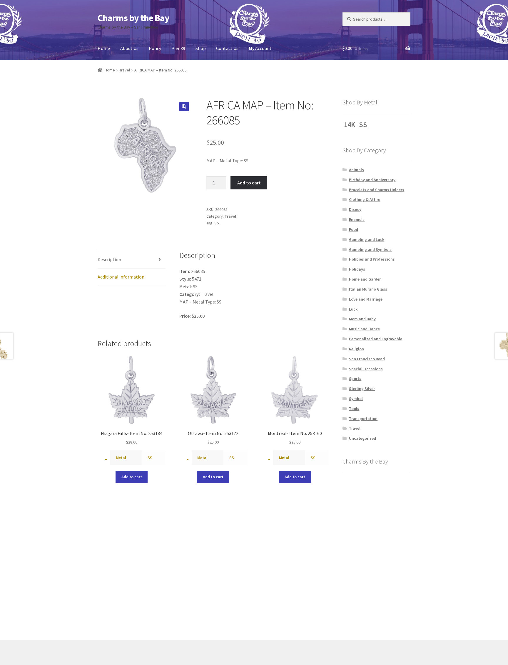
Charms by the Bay (133, 18)
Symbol (356, 398)
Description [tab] (109, 259)
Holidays (357, 269)
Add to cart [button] (131, 476)
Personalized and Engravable (375, 338)
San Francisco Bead (367, 358)
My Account (260, 48)
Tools (354, 408)
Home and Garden (365, 279)
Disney (355, 209)
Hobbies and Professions (372, 259)
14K (349, 124)
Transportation (363, 418)
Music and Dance (364, 328)
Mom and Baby (362, 318)
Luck (353, 309)
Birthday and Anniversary (372, 179)
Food (353, 229)
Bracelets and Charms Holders (376, 189)
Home (104, 48)
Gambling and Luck (366, 239)
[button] (184, 106)
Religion (356, 348)
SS (216, 223)
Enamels (357, 219)
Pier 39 (178, 48)
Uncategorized (362, 438)
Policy (155, 48)
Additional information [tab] (121, 277)
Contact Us (227, 48)
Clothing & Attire (364, 199)
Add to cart (249, 183)
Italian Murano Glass (368, 289)
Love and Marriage (365, 299)
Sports (355, 378)
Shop (200, 48)
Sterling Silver (362, 388)
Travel (124, 70)
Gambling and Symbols (370, 249)
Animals (356, 169)
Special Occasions (366, 368)
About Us (129, 48)
